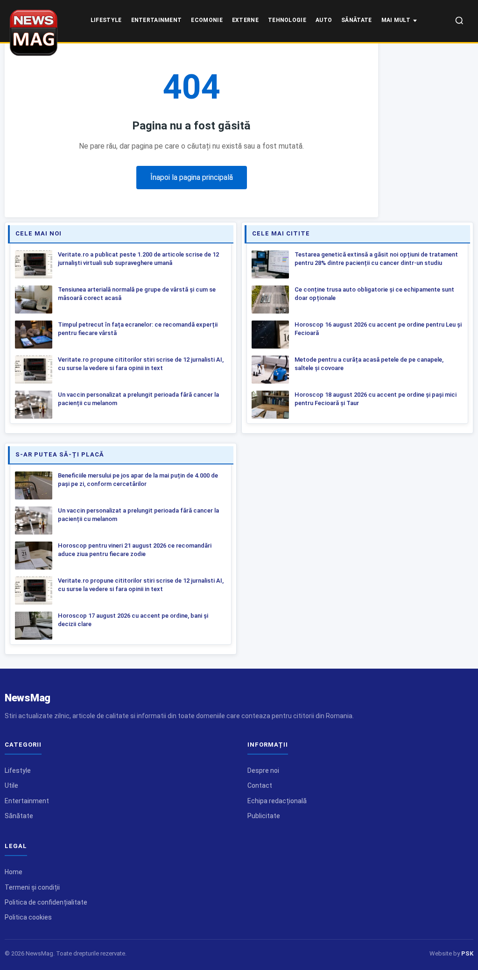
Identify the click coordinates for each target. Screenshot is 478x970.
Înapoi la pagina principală (191, 177)
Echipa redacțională (277, 801)
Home (13, 872)
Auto (324, 20)
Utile (11, 785)
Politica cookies (28, 917)
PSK (467, 953)
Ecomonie (206, 20)
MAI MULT (395, 20)
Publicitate (263, 816)
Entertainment (156, 20)
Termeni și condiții (32, 887)
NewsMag (27, 698)
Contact (259, 785)
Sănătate (356, 20)
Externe (245, 20)
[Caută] (459, 21)
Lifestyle (106, 20)
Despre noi (263, 770)
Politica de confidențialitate (46, 902)
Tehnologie (287, 20)
